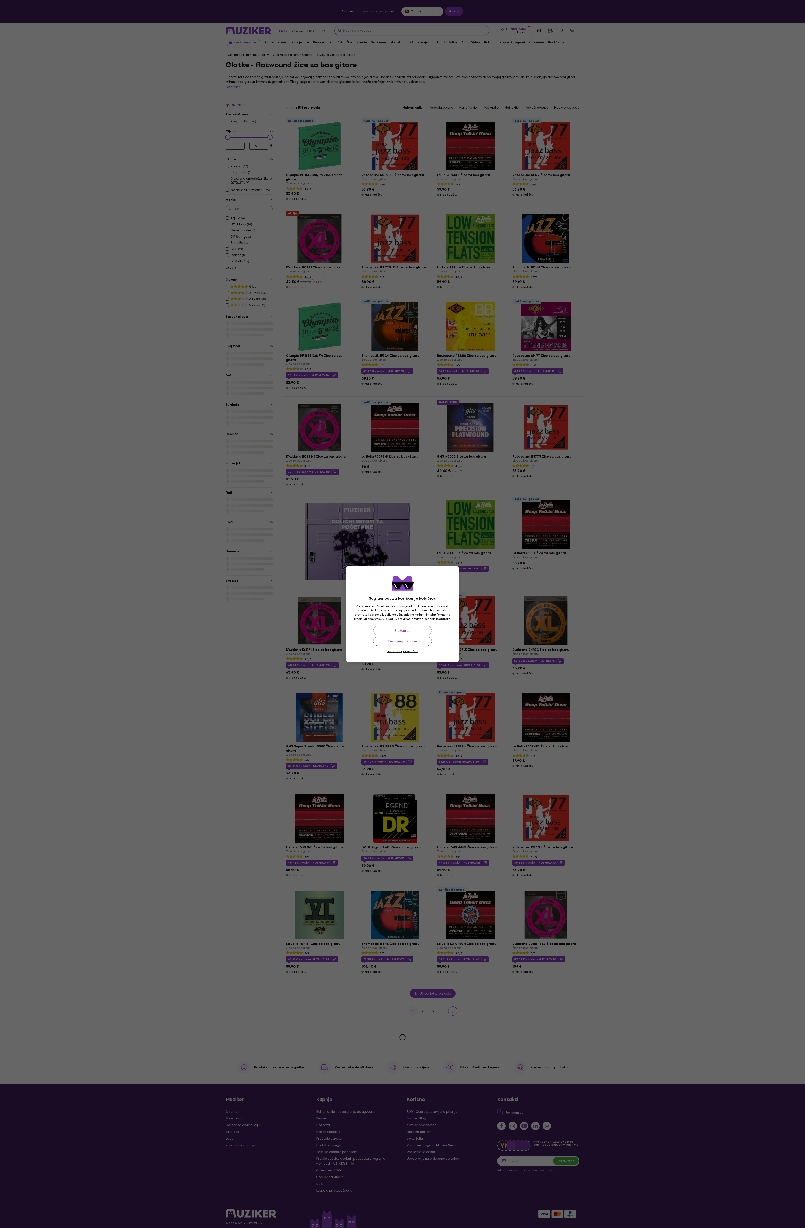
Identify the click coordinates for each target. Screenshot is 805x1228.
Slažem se (402, 630)
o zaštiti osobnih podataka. (431, 618)
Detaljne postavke (402, 641)
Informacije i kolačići (402, 651)
